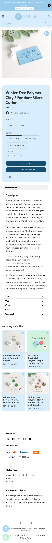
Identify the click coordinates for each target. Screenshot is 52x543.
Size (7, 119)
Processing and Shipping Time (20, 475)
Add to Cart (26, 163)
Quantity (9, 151)
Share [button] (12, 177)
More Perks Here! (24, 8)
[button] (3, 16)
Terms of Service (14, 535)
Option (9, 133)
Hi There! (10, 481)
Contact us (11, 478)
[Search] (46, 23)
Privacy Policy (28, 535)
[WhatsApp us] (6, 537)
